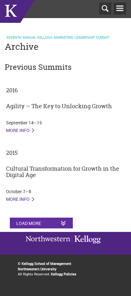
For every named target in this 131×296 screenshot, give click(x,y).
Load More (28, 223)
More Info (18, 130)
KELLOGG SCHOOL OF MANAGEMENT (17, 18)
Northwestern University (86, 247)
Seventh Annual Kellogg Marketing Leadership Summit (57, 37)
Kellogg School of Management (46, 263)
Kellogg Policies (63, 274)
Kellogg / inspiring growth (48, 247)
